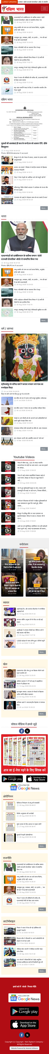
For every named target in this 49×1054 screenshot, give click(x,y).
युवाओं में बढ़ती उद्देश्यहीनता (24, 835)
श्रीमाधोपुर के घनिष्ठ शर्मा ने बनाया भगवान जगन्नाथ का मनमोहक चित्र (22, 386)
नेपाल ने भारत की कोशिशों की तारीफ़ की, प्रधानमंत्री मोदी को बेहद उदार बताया (31, 78)
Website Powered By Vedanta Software (24, 1048)
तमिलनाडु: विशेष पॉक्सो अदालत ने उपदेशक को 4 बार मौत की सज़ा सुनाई (31, 188)
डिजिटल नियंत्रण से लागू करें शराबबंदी (28, 803)
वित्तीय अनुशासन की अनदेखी (25, 813)
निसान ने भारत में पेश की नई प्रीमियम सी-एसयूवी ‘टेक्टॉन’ (29, 929)
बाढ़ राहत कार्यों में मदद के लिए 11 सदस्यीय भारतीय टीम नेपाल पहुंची (30, 88)
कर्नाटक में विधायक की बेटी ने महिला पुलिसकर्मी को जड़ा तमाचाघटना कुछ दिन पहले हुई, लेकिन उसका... (32, 503)
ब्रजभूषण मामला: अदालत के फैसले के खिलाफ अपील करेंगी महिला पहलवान (30, 693)
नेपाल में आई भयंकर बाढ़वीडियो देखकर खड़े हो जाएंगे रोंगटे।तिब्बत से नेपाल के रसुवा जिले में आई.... (31, 477)
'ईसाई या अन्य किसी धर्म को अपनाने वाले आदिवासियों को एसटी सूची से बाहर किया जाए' (30, 419)
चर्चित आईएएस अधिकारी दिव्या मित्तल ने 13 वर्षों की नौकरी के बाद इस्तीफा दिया (29, 58)
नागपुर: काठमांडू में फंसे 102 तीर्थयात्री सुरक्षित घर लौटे (30, 67)
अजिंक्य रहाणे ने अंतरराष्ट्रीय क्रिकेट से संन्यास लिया (31, 703)
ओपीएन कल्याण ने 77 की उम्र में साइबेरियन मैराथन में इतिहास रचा (29, 682)
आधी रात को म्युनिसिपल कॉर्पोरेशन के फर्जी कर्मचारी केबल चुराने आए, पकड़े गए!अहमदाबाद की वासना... (32, 527)
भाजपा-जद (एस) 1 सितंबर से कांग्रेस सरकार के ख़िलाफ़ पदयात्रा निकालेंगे (30, 168)
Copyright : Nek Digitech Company (29, 1042)
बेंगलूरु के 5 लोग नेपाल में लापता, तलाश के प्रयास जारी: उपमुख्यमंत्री (30, 158)
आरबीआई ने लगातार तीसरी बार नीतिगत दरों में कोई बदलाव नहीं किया (30, 631)
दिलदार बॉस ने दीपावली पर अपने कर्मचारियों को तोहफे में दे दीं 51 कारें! (30, 939)
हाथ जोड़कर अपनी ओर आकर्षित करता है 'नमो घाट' (29, 438)
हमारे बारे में (17, 986)
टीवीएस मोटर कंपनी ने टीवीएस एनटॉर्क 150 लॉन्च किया (29, 950)
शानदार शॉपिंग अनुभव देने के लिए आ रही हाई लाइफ (30, 620)
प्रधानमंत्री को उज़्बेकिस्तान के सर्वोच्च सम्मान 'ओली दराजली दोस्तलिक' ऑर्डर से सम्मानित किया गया (29, 18)
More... (44, 208)
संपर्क (24, 986)
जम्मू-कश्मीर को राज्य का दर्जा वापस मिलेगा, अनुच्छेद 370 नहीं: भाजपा (29, 28)
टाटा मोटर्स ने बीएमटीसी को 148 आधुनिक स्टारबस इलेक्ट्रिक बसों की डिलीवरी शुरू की (30, 961)
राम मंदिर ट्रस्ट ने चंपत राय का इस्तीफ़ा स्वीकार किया (29, 408)
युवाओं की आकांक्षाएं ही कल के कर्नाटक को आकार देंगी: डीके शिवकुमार (24, 145)
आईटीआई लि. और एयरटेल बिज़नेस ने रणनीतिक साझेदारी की (31, 610)
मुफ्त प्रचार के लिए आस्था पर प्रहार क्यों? (29, 824)
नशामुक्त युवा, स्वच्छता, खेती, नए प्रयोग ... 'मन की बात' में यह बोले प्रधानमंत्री (30, 38)
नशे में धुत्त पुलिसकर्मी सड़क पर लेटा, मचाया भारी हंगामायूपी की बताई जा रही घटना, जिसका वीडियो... (32, 489)
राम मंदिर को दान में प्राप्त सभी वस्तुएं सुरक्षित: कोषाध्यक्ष (30, 398)
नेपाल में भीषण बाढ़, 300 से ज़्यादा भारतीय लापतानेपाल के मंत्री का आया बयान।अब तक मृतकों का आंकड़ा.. (32, 465)
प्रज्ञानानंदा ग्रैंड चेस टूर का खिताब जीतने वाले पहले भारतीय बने (30, 671)
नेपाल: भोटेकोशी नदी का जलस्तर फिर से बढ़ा (27, 47)
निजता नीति (31, 986)
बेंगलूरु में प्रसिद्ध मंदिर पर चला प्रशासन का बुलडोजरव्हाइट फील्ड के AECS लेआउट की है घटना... (31, 515)
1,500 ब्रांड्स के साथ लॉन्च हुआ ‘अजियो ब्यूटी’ (31, 641)
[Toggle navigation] (44, 8)
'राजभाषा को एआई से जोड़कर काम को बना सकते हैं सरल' (30, 197)
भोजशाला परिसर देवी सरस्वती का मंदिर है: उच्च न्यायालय (30, 428)
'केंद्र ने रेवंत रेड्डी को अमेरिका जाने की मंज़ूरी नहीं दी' (30, 177)
